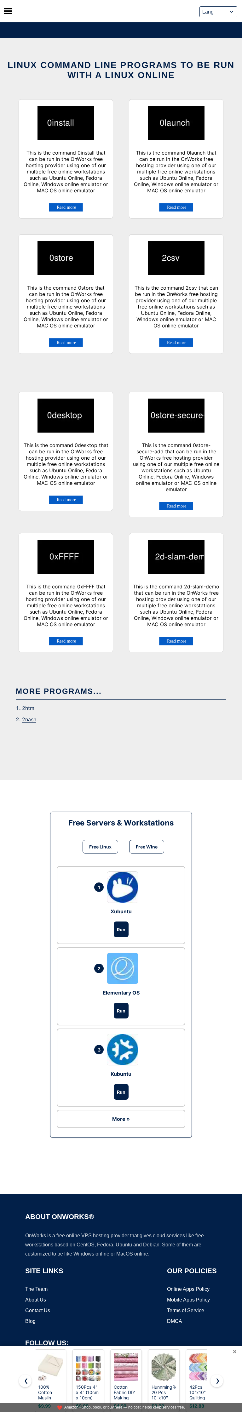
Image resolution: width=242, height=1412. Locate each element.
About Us (35, 1299)
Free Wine (147, 846)
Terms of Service (185, 1310)
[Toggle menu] (8, 11)
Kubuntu (121, 1074)
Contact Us (37, 1310)
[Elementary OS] (124, 968)
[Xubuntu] (124, 887)
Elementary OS (121, 993)
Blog (30, 1321)
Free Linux (100, 846)
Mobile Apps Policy (188, 1299)
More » (121, 1119)
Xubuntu (121, 911)
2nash (29, 719)
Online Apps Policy (188, 1289)
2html (29, 708)
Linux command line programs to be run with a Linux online (121, 70)
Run (121, 929)
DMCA (174, 1321)
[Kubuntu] (124, 1049)
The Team (36, 1289)
